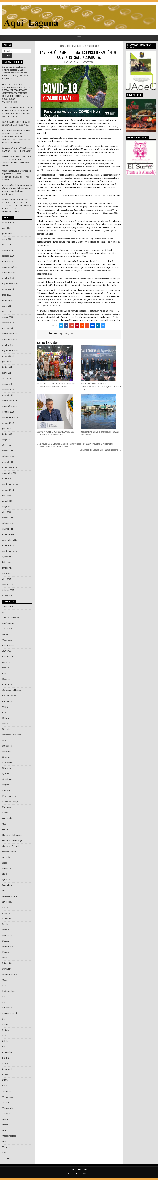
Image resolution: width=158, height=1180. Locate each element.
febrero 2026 (8, 256)
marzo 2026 (8, 250)
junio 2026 (7, 234)
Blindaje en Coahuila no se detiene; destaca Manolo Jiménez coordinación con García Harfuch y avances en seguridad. (15, 73)
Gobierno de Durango (12, 841)
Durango (6, 751)
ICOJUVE (6, 868)
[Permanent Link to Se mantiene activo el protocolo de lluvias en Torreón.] (101, 411)
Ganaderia (7, 818)
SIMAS (5, 1080)
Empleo (5, 785)
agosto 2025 (8, 289)
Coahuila (68, 46)
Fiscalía (6, 813)
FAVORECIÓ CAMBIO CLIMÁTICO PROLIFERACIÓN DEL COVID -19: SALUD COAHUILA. (79, 54)
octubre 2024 (8, 345)
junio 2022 (7, 501)
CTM (4, 712)
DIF (4, 740)
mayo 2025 (7, 306)
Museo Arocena (9, 974)
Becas (5, 634)
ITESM (5, 907)
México (5, 958)
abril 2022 (6, 512)
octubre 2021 (8, 545)
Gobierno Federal (10, 846)
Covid (74, 46)
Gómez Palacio (9, 852)
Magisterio (7, 935)
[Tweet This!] (61, 325)
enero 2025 (7, 328)
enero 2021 (7, 596)
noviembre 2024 (9, 339)
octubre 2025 (8, 278)
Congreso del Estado (11, 690)
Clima (62, 46)
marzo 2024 (7, 384)
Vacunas (6, 1147)
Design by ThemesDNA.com (79, 1174)
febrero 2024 (8, 390)
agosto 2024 (8, 356)
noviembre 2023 (9, 406)
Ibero (4, 863)
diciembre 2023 (9, 401)
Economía (7, 763)
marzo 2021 (7, 585)
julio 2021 (6, 562)
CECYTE (6, 662)
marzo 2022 (7, 518)
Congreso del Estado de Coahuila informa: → (100, 450)
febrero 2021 (8, 590)
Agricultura (7, 606)
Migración (7, 963)
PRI (4, 1002)
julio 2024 (6, 362)
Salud (97, 46)
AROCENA (7, 629)
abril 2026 (7, 245)
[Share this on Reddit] (82, 325)
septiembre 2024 (10, 351)
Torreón (6, 1102)
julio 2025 (6, 295)
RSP (4, 1036)
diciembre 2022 (9, 468)
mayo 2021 (7, 573)
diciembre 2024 (9, 334)
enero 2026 (7, 261)
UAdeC (5, 1125)
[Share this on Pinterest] (77, 325)
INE (4, 891)
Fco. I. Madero (9, 796)
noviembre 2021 (9, 540)
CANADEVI (7, 657)
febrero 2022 (8, 523)
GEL (4, 824)
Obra (4, 980)
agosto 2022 (8, 490)
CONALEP (7, 685)
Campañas (7, 640)
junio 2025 (7, 300)
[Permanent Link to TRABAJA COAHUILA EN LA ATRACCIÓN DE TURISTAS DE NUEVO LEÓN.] (57, 363)
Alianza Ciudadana (10, 618)
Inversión (7, 902)
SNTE (5, 1086)
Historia (6, 857)
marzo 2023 (7, 451)
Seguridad (7, 1069)
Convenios (7, 701)
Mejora (5, 952)
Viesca (5, 1153)
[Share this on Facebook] (66, 325)
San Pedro (7, 1052)
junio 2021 (7, 568)
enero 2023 (7, 462)
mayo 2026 (7, 239)
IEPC (4, 874)
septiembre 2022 (10, 484)
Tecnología (7, 1097)
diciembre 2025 (9, 267)
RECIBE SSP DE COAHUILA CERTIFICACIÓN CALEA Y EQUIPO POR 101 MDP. (101, 387)
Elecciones (7, 779)
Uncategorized (9, 1136)
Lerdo (5, 924)
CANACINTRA (9, 646)
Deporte (6, 729)
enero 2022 (7, 529)
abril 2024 (6, 378)
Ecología (6, 757)
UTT (4, 1141)
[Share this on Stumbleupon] (87, 325)
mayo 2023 (7, 440)
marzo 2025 (7, 317)
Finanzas (6, 807)
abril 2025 (6, 312)
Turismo (6, 1114)
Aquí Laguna (8, 623)
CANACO (6, 651)
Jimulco (6, 913)
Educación (7, 768)
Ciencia (5, 668)
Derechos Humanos (11, 735)
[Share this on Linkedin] (98, 325)
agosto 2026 (8, 222)
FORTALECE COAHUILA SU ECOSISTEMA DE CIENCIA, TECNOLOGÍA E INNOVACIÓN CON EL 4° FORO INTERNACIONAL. (16, 206)
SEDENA (6, 1058)
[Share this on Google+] (71, 325)
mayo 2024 (7, 373)
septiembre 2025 (10, 284)
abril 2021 (6, 579)
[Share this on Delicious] (103, 325)
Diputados (7, 746)
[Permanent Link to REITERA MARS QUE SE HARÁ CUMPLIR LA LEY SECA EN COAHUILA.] (57, 411)
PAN (4, 985)
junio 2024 (7, 367)
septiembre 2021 (9, 551)
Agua (4, 612)
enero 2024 (7, 395)
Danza (5, 724)
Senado (5, 1075)
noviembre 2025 (9, 272)
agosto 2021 (7, 557)
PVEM (5, 1024)
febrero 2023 (8, 456)
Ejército (6, 774)
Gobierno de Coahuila (85, 46)
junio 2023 (7, 434)
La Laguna (7, 919)
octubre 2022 (8, 479)
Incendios (7, 885)
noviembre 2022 (9, 473)
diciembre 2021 (9, 534)
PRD (4, 997)
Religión (6, 1030)
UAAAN (6, 1119)
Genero (5, 829)
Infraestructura (9, 896)
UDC (4, 1130)
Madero (6, 930)
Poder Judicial (8, 991)
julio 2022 (6, 495)
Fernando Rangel (10, 802)
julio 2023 (6, 429)
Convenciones (9, 696)
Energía (6, 790)
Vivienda (6, 1158)
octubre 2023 (8, 412)
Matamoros (7, 946)
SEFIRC (5, 1064)
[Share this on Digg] (92, 325)
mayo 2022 (7, 507)
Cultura (5, 718)
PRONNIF (7, 1008)
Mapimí (5, 941)
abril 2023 (6, 445)
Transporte (7, 1108)
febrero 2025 (8, 323)
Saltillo (5, 1041)
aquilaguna (70, 62)
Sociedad (6, 1091)
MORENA (6, 969)
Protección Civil (9, 1013)
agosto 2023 (8, 423)
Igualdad (6, 880)
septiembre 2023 (10, 417)
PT (3, 1019)
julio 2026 (6, 228)
